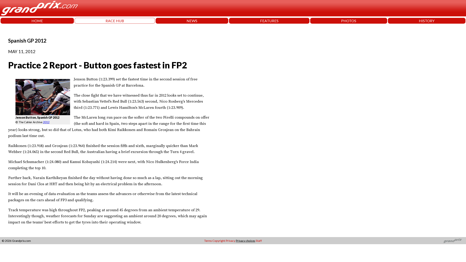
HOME (37, 21)
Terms (208, 240)
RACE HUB (115, 21)
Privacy (230, 240)
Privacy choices (245, 240)
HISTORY (427, 21)
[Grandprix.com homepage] (452, 241)
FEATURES (269, 21)
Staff (259, 240)
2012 (46, 122)
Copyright (218, 240)
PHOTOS (348, 21)
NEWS (192, 21)
